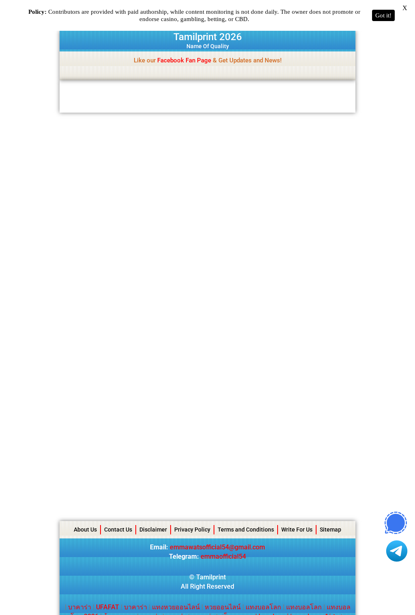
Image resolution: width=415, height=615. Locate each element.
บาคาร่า (79, 607)
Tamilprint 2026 (207, 37)
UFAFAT (107, 607)
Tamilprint (211, 577)
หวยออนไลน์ (223, 607)
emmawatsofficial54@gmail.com (217, 547)
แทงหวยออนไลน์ (176, 607)
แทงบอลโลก (263, 607)
